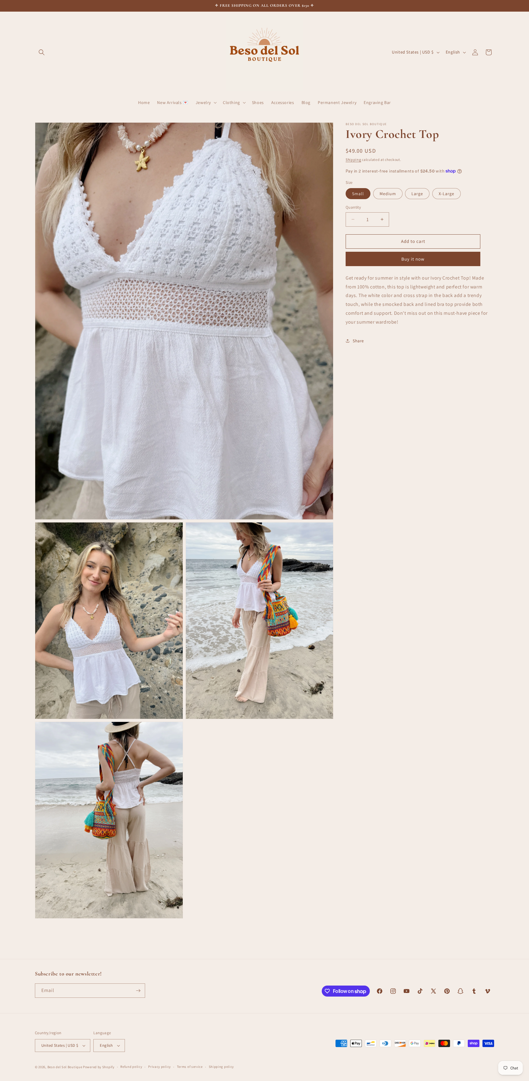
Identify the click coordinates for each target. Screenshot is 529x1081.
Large (417, 193)
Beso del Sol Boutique (64, 1067)
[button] (41, 52)
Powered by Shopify (98, 1067)
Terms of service (190, 1067)
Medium (388, 193)
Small (358, 193)
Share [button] (358, 340)
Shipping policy (221, 1067)
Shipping (353, 159)
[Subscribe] (138, 990)
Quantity (353, 207)
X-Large (446, 193)
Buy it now (413, 259)
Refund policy (131, 1067)
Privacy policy (159, 1067)
